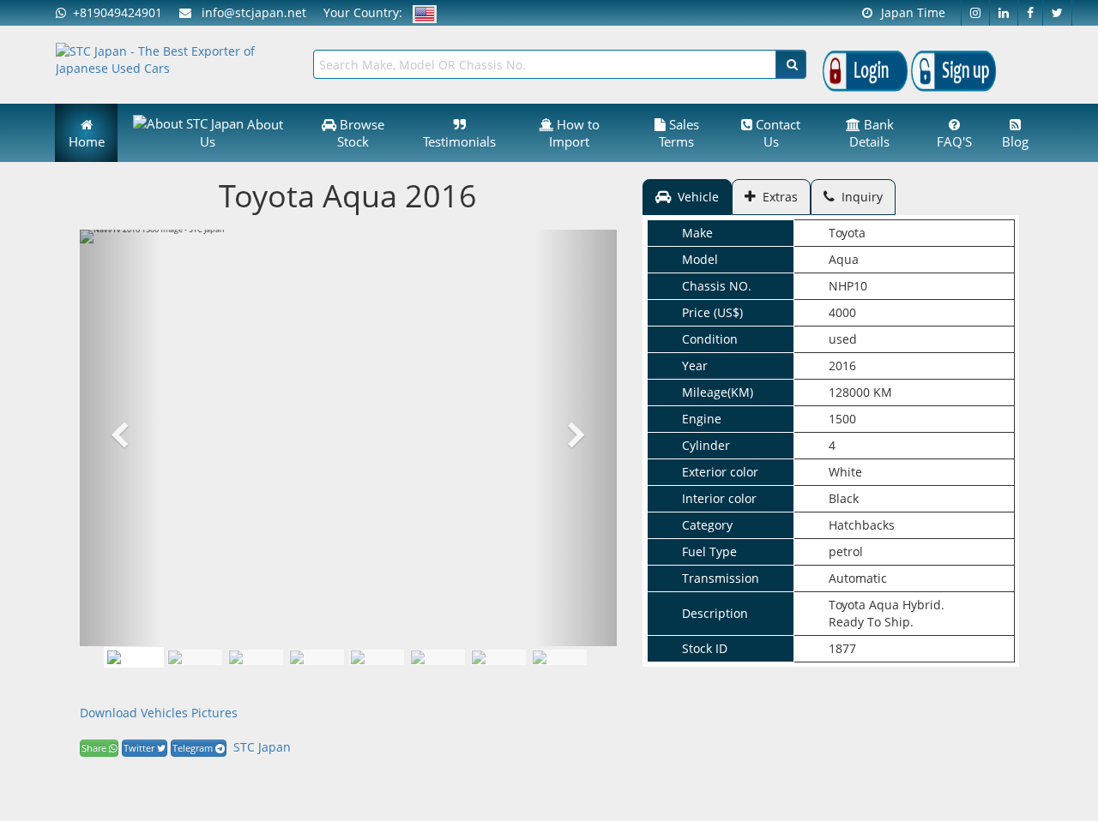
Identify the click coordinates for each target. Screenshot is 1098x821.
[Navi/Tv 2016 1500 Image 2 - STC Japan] (255, 657)
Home (87, 141)
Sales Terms (679, 133)
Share (95, 747)
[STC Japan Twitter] (1057, 13)
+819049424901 (114, 12)
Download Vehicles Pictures (159, 712)
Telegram (193, 747)
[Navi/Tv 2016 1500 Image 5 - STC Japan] (437, 657)
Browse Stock (360, 133)
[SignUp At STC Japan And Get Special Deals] (953, 70)
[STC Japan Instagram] (975, 13)
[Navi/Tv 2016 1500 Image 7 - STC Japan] (559, 657)
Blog (1015, 141)
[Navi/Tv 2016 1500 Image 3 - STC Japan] (316, 657)
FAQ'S (954, 141)
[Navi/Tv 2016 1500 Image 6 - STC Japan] (498, 657)
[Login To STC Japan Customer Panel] (865, 70)
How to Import (574, 133)
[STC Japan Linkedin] (1004, 13)
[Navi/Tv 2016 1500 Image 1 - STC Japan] (133, 657)
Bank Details (871, 133)
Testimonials (459, 141)
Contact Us (776, 133)
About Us (241, 133)
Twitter (140, 747)
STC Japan (262, 747)
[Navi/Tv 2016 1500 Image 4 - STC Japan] (376, 657)
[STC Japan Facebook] (1030, 13)
